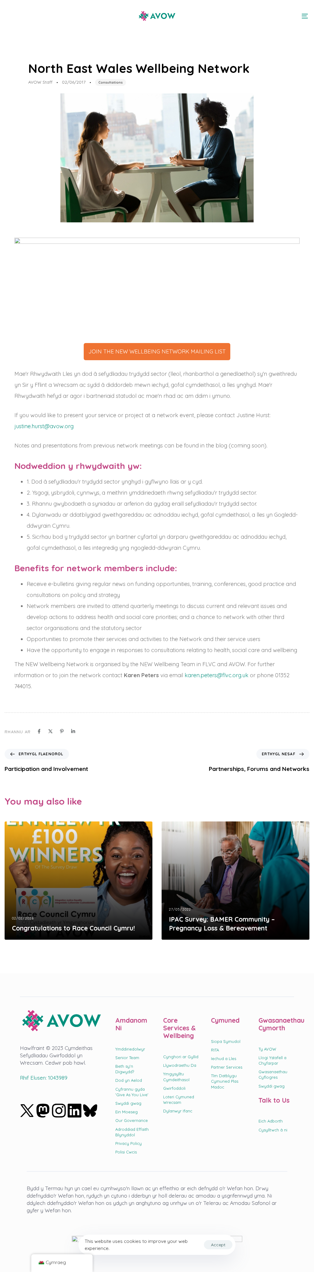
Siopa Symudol (225, 1041)
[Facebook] (39, 731)
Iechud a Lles (223, 1058)
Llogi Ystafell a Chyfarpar (272, 1060)
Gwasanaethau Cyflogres (272, 1074)
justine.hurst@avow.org (44, 426)
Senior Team (127, 1057)
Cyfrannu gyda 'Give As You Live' (131, 1092)
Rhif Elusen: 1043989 (43, 1077)
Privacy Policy (128, 1143)
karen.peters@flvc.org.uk (216, 675)
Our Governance (131, 1120)
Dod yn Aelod (128, 1080)
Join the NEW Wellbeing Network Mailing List (157, 351)
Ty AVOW (267, 1049)
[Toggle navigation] (257, 16)
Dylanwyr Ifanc (177, 1110)
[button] (9, 16)
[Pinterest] (61, 731)
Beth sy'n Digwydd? (124, 1069)
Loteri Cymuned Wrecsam (178, 1099)
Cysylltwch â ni (272, 1129)
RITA (215, 1049)
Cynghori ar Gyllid (180, 1056)
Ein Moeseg (126, 1111)
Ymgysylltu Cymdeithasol (176, 1076)
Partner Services (226, 1067)
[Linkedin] (73, 731)
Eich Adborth (270, 1121)
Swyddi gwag (128, 1103)
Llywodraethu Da (179, 1065)
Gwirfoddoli (174, 1088)
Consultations (110, 82)
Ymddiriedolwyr (130, 1049)
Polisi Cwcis (126, 1151)
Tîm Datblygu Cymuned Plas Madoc (224, 1081)
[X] (50, 731)
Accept (218, 1244)
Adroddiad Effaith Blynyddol (132, 1132)
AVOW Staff (40, 82)
